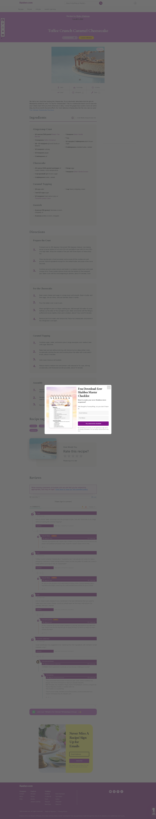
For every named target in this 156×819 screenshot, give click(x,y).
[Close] (109, 387)
